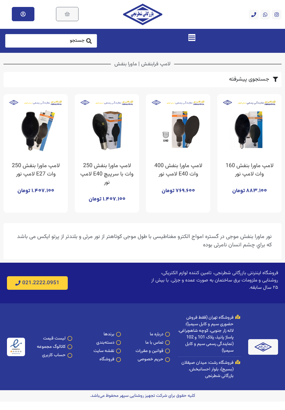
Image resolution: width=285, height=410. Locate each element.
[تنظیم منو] (191, 37)
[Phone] (254, 14)
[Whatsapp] (265, 14)
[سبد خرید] (67, 14)
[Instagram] (277, 14)
